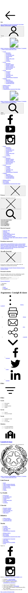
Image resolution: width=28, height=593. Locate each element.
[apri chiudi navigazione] (1, 37)
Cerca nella (5, 224)
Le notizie (8, 72)
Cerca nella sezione (6, 220)
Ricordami (4, 283)
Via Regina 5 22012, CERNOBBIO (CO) (13, 577)
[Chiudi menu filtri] (10, 20)
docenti (6, 246)
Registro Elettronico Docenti (9, 234)
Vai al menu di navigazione (12, 24)
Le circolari (8, 74)
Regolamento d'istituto (13, 245)
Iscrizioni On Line (7, 487)
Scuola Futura (6, 238)
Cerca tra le (4, 221)
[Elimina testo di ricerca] (11, 204)
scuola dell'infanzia (11, 243)
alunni (24, 245)
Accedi (2, 284)
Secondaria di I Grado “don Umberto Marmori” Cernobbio (15, 237)
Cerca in (5, 225)
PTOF (2, 246)
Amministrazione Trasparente (12, 77)
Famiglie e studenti (9, 65)
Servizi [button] (4, 62)
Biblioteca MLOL (7, 85)
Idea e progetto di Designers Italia (7, 591)
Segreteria (20, 245)
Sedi (4, 246)
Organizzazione (9, 56)
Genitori (6, 245)
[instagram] (10, 144)
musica (16, 243)
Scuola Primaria (6, 232)
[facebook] (10, 124)
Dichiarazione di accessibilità (9, 542)
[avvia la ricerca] (11, 214)
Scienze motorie (21, 247)
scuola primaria (4, 243)
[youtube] (10, 134)
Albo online (8, 76)
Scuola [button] (4, 51)
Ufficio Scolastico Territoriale (9, 485)
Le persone (8, 61)
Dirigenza (5, 231)
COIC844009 (16, 586)
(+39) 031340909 (11, 579)
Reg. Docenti (6, 86)
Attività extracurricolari (12, 247)
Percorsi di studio (9, 68)
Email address (3, 277)
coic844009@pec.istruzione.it (9, 582)
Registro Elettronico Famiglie (9, 236)
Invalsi (4, 488)
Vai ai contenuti (4, 24)
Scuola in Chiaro (6, 486)
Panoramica (8, 52)
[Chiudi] (15, 191)
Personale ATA (8, 248)
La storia (7, 59)
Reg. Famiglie (6, 87)
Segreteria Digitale (4, 269)
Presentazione (8, 54)
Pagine (6, 407)
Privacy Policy (6, 541)
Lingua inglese (12, 246)
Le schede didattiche (10, 82)
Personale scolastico (10, 64)
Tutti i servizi (8, 69)
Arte (12, 248)
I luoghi (7, 57)
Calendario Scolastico (7, 235)
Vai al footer (21, 24)
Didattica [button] (5, 78)
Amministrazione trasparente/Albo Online (11, 89)
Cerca (2, 197)
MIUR (4, 483)
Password (2, 278)
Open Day (3, 245)
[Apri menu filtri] (10, 395)
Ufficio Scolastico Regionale (9, 484)
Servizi (6, 412)
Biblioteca (3, 248)
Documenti (7, 403)
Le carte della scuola (10, 55)
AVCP (4, 543)
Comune (5, 490)
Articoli (6, 420)
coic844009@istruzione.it (11, 580)
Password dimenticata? (5, 281)
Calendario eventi (9, 75)
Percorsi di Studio (8, 413)
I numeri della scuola (10, 58)
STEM (6, 247)
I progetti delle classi (10, 83)
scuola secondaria (21, 243)
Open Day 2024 (6, 230)
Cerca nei (4, 222)
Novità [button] (4, 70)
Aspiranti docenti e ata (10, 66)
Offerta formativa (9, 81)
